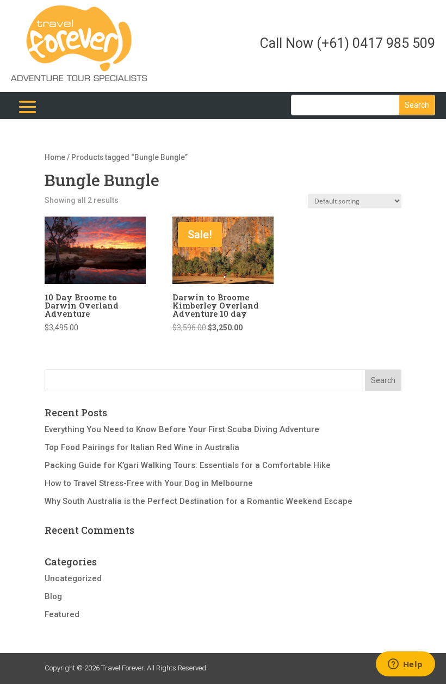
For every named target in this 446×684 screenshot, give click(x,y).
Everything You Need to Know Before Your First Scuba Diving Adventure (182, 429)
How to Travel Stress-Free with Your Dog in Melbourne (149, 483)
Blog (53, 596)
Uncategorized (73, 578)
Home (55, 157)
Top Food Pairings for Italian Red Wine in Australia (142, 447)
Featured (62, 614)
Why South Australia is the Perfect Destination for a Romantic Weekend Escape (198, 501)
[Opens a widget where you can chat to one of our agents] (405, 665)
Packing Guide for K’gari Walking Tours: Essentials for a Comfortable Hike (188, 465)
